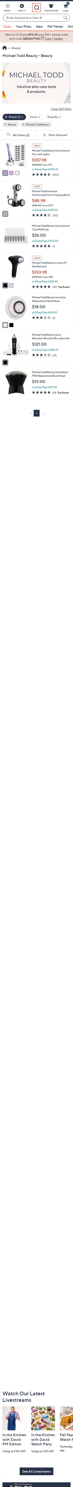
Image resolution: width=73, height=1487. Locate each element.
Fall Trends (55, 26)
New (39, 26)
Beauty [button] (12, 124)
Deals (7, 26)
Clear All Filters (61, 109)
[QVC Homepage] (4, 48)
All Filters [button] (21, 135)
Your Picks (23, 26)
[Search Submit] (66, 17)
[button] (7, 8)
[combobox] (32, 18)
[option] (36, 36)
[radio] (5, 173)
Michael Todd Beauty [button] (37, 124)
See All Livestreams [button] (36, 1471)
